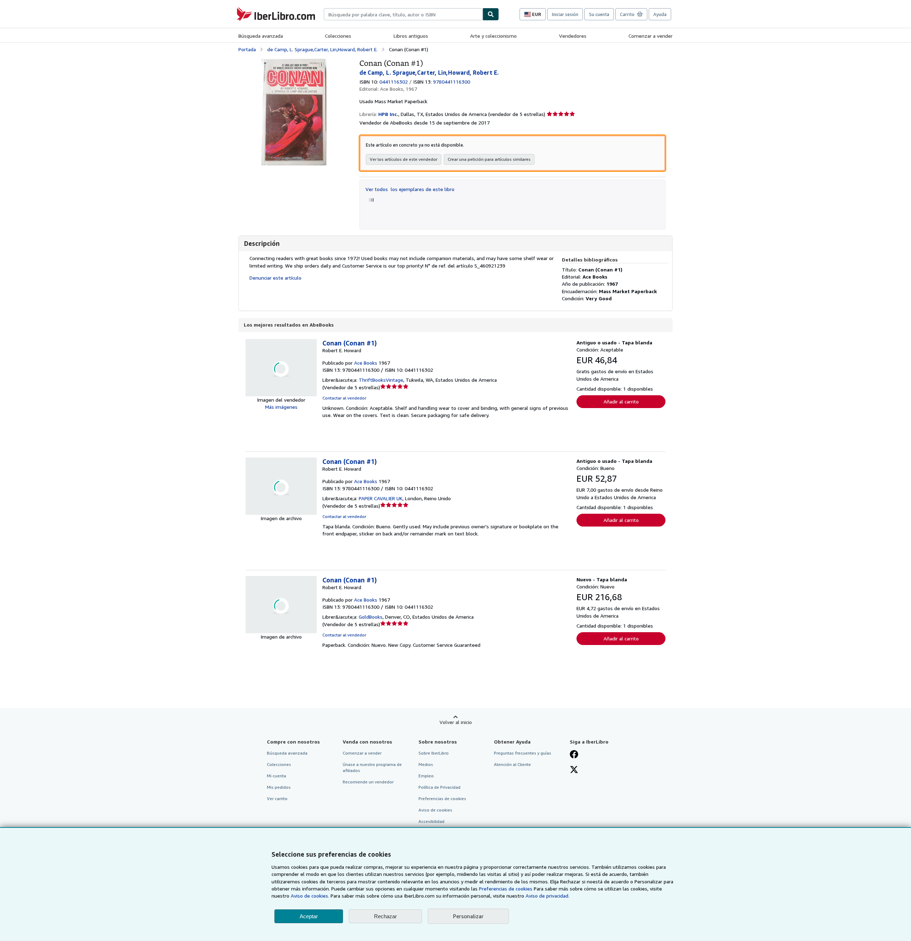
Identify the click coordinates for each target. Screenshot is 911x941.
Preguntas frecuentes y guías (522, 753)
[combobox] (403, 14)
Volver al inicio (455, 722)
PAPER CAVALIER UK (380, 498)
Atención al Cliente (512, 764)
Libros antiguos (411, 36)
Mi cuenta (276, 775)
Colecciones (338, 36)
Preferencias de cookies (505, 889)
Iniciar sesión (565, 14)
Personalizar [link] (468, 916)
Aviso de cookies (435, 810)
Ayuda (660, 14)
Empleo (426, 775)
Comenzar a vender (650, 36)
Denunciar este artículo (275, 278)
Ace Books (365, 363)
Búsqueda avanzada (260, 36)
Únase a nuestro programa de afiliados (372, 767)
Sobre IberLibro (433, 753)
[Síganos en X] (574, 770)
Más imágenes (281, 407)
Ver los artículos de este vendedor (403, 159)
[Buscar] (491, 14)
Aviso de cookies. (310, 896)
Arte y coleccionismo (493, 36)
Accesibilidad (431, 821)
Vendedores (572, 36)
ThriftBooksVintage (381, 380)
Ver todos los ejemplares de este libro (409, 189)
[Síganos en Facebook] (574, 755)
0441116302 (393, 82)
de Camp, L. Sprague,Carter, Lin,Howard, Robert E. (322, 49)
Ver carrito (277, 798)
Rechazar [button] (385, 916)
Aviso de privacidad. (547, 896)
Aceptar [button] (309, 916)
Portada (247, 49)
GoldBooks (371, 617)
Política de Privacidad (439, 787)
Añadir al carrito (621, 401)
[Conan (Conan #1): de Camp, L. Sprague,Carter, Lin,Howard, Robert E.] (293, 62)
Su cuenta (599, 14)
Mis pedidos (279, 787)
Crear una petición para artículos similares (489, 159)
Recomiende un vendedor (368, 781)
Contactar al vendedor (344, 398)
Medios (425, 764)
